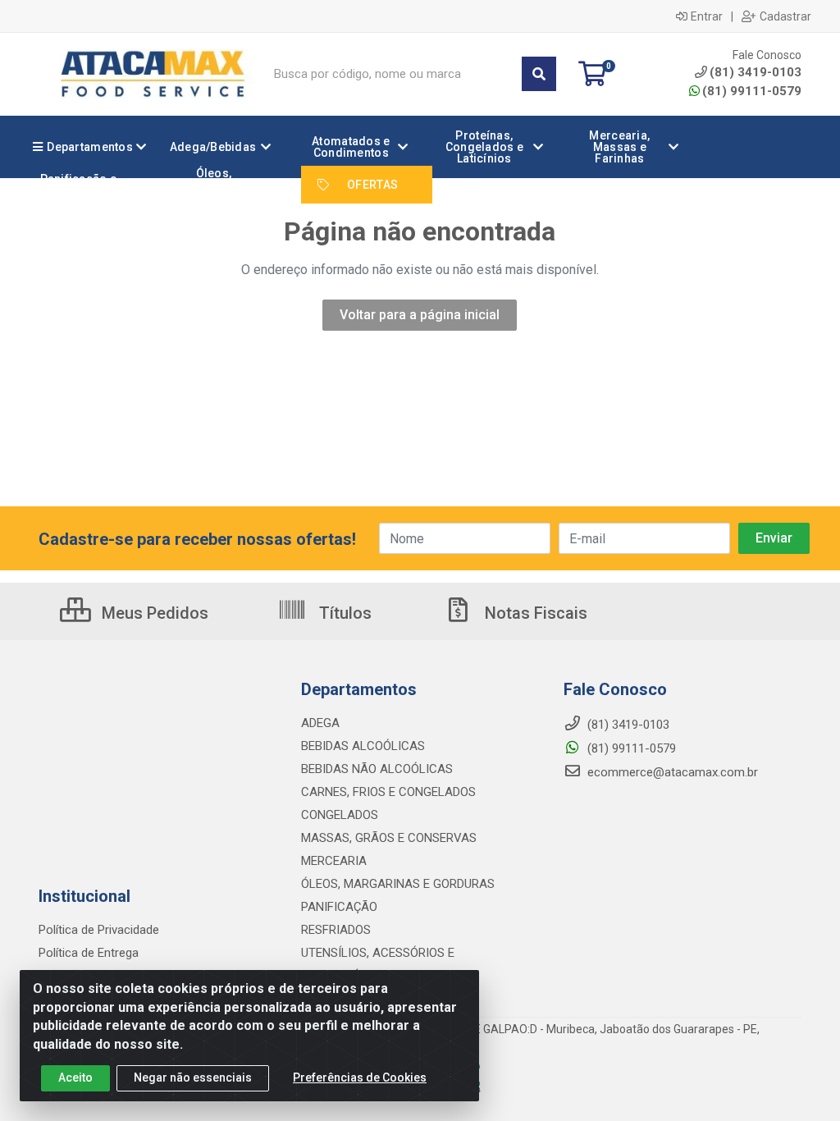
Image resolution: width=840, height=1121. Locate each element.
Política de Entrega (89, 952)
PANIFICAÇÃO (339, 906)
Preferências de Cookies (360, 1077)
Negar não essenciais (193, 1077)
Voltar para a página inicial (420, 315)
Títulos (343, 613)
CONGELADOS (339, 815)
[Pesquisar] (539, 74)
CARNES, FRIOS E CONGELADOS (388, 792)
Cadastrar (785, 16)
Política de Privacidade (99, 929)
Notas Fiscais (534, 613)
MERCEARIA (334, 860)
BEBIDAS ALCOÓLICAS (363, 746)
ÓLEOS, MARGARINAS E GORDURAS (398, 883)
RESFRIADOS (336, 929)
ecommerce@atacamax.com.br (671, 772)
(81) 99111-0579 (751, 91)
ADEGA (320, 723)
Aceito (75, 1077)
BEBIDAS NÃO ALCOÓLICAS (377, 769)
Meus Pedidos (153, 613)
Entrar (707, 16)
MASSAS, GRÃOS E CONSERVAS (389, 837)
